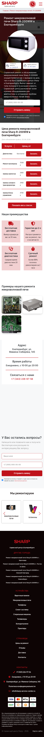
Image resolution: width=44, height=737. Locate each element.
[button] (4, 513)
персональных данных (23, 117)
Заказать (33, 154)
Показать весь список (22, 205)
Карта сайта (37, 731)
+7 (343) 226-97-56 (22, 379)
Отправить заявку (22, 110)
